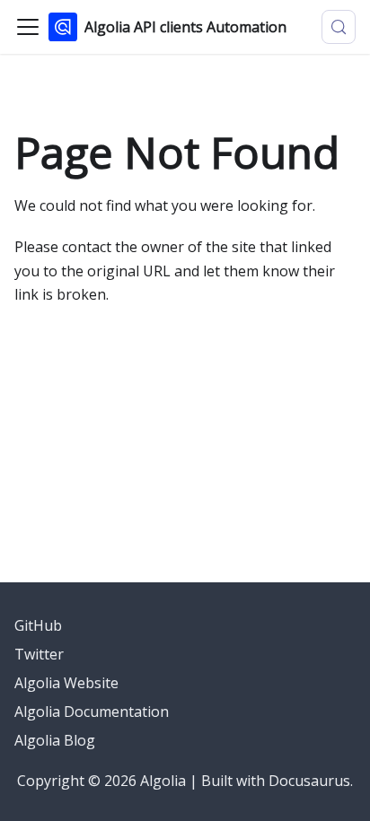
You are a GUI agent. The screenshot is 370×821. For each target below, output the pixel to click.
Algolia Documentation (91, 711)
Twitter (39, 654)
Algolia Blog (54, 740)
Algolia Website (66, 683)
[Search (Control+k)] (339, 27)
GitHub (38, 625)
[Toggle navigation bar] (27, 26)
